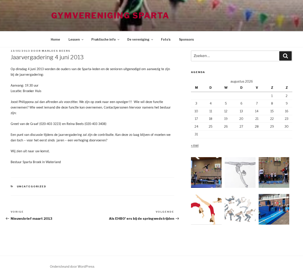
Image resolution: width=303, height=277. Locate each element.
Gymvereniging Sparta (110, 15)
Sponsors (186, 39)
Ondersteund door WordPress (72, 266)
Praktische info (103, 39)
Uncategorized (32, 186)
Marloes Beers (56, 50)
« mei (195, 145)
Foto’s (166, 39)
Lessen (74, 39)
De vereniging (138, 39)
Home (55, 39)
